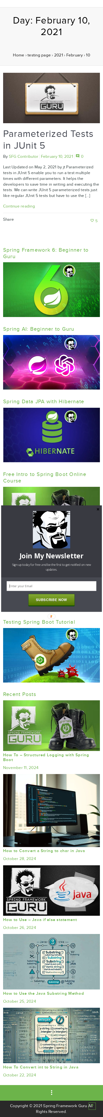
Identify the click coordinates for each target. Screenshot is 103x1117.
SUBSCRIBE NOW (51, 599)
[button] (51, 556)
